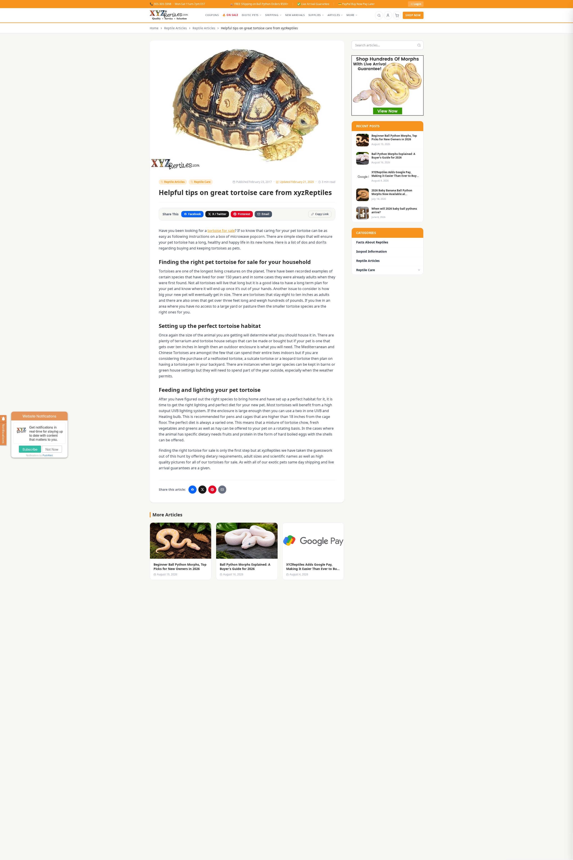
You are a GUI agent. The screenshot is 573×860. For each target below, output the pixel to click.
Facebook (194, 214)
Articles (334, 15)
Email (265, 214)
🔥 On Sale (230, 15)
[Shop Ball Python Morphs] (387, 85)
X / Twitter (219, 214)
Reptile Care (202, 182)
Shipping (271, 15)
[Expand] (419, 270)
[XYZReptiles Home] (169, 15)
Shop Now (413, 15)
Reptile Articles (175, 28)
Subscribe (30, 449)
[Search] (379, 15)
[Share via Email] (222, 490)
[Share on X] (202, 490)
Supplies (314, 15)
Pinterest (244, 214)
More (350, 15)
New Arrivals (295, 15)
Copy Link (321, 214)
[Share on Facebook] (192, 490)
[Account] (388, 15)
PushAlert (48, 455)
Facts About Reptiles (372, 242)
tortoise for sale (221, 230)
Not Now (51, 449)
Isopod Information (371, 251)
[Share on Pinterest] (212, 490)
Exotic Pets (250, 15)
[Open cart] (397, 15)
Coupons (212, 15)
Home (154, 28)
